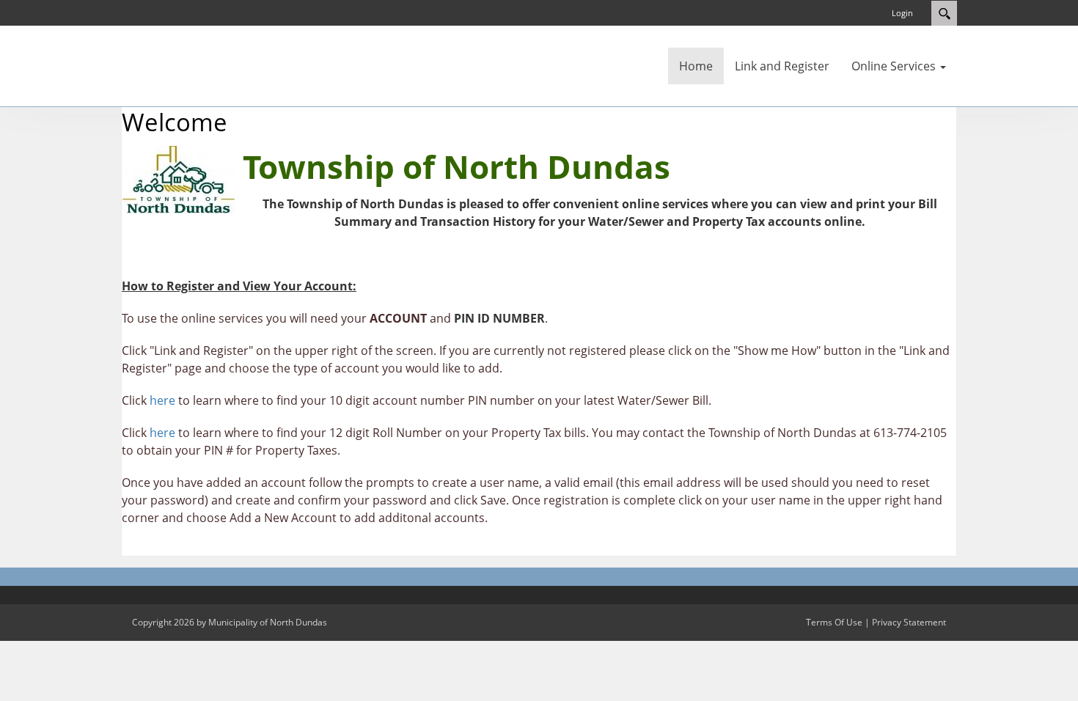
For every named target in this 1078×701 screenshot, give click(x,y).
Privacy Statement (909, 622)
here (162, 400)
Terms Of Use (834, 622)
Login (902, 12)
